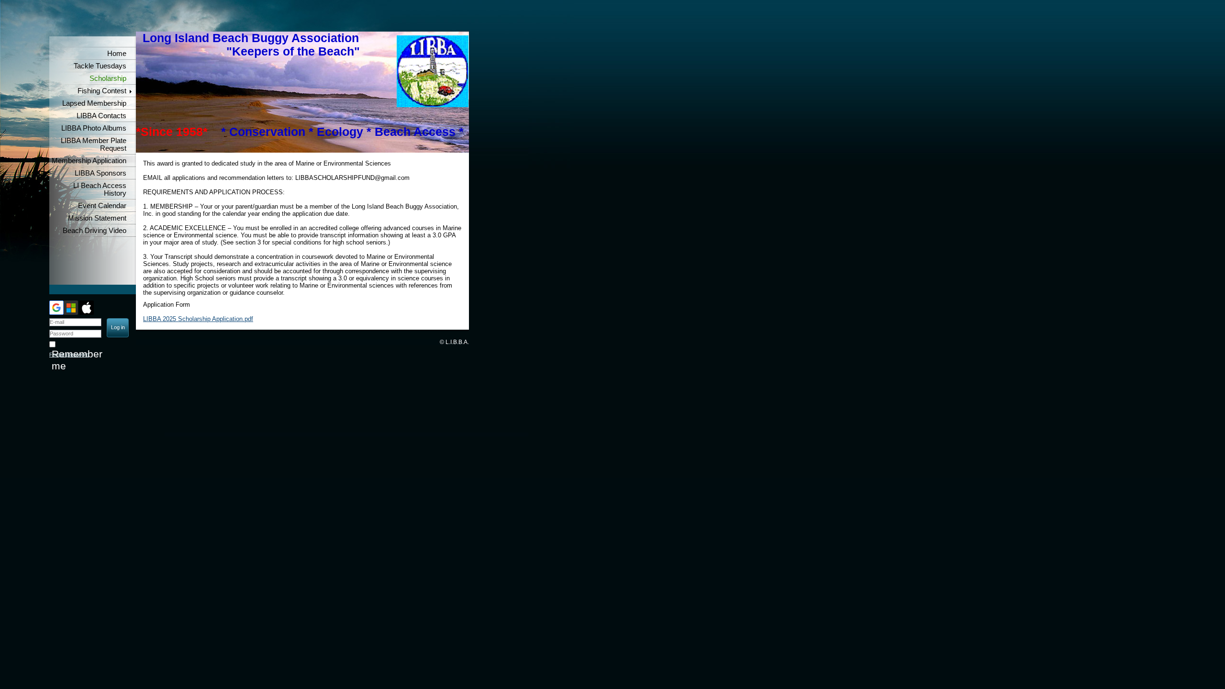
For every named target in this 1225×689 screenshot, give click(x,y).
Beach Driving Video (94, 230)
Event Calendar (102, 206)
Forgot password (69, 354)
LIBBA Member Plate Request (93, 144)
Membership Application (89, 161)
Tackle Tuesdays (100, 66)
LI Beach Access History (99, 189)
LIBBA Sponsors (100, 173)
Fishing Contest (102, 91)
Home (116, 53)
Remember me (77, 360)
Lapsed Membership (94, 103)
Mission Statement (97, 218)
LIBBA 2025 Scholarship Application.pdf (198, 318)
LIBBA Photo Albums (93, 128)
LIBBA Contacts (101, 116)
